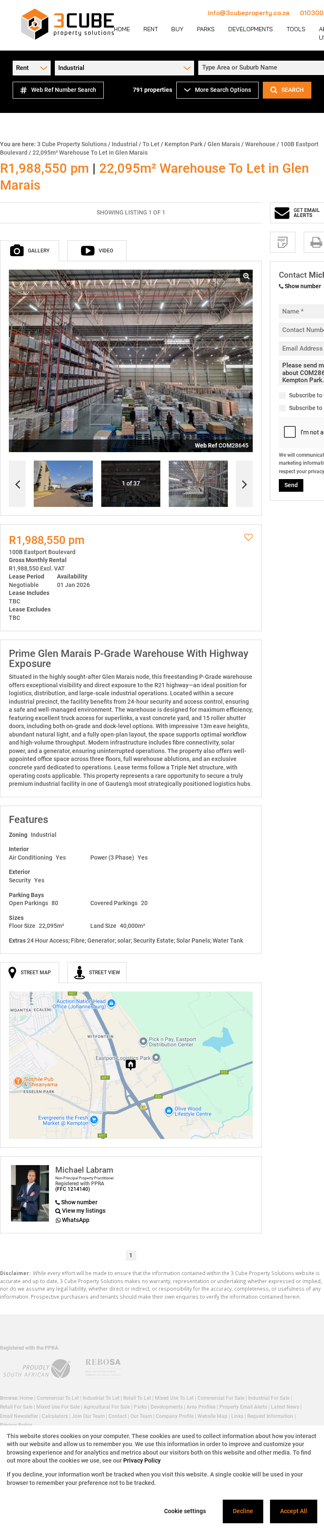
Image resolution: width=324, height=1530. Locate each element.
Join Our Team (88, 1416)
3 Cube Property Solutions (72, 144)
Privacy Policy (142, 1460)
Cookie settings (185, 1511)
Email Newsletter (19, 1416)
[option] (198, 484)
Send (291, 485)
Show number (79, 1202)
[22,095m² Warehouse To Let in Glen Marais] (131, 361)
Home (26, 1398)
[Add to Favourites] (248, 537)
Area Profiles (201, 1407)
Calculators (55, 1416)
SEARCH (292, 89)
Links (237, 1416)
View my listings (83, 1210)
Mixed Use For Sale (58, 1407)
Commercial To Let (58, 1398)
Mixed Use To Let (174, 1398)
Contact (117, 1416)
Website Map (212, 1416)
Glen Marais (224, 144)
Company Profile (175, 1416)
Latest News (285, 1407)
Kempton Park (183, 144)
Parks (140, 1407)
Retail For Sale (16, 1407)
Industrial (125, 144)
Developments (167, 1407)
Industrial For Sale (268, 1398)
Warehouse (260, 144)
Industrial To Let (101, 1398)
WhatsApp (75, 1219)
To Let (151, 144)
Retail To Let (137, 1398)
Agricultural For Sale (107, 1407)
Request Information (270, 1416)
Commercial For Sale (220, 1398)
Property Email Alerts (243, 1407)
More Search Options (223, 89)
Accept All (293, 1511)
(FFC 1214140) (72, 1189)
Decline (243, 1511)
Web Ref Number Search (63, 89)
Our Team (141, 1416)
